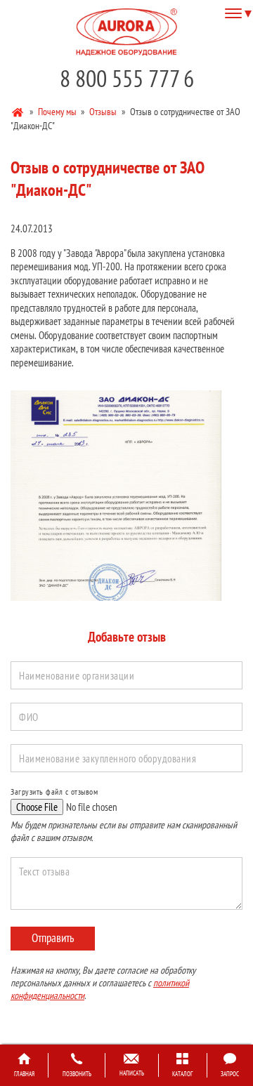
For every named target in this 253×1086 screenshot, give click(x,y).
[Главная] (19, 111)
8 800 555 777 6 (127, 78)
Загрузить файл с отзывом (54, 791)
